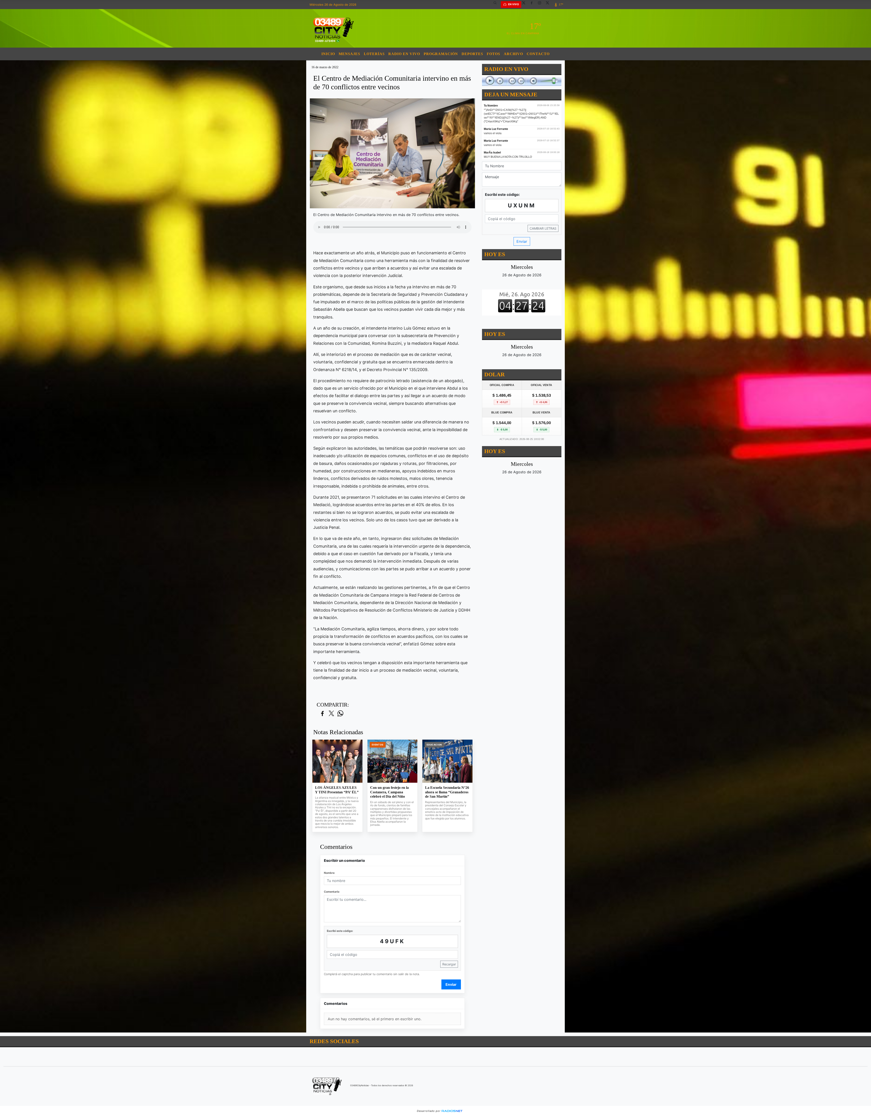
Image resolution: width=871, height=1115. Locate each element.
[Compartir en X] (331, 713)
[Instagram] (541, 4)
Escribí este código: (340, 931)
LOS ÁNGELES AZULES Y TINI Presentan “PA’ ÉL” (337, 790)
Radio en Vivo (404, 54)
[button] (497, 4)
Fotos (493, 54)
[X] (525, 4)
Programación (441, 54)
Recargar (449, 964)
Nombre (329, 873)
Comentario (331, 891)
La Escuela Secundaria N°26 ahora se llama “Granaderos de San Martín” (447, 792)
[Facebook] (533, 4)
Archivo (513, 54)
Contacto (538, 54)
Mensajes (349, 54)
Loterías (374, 54)
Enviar (451, 984)
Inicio (328, 54)
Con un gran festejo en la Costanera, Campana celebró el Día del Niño (389, 792)
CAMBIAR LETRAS (543, 228)
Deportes (472, 54)
